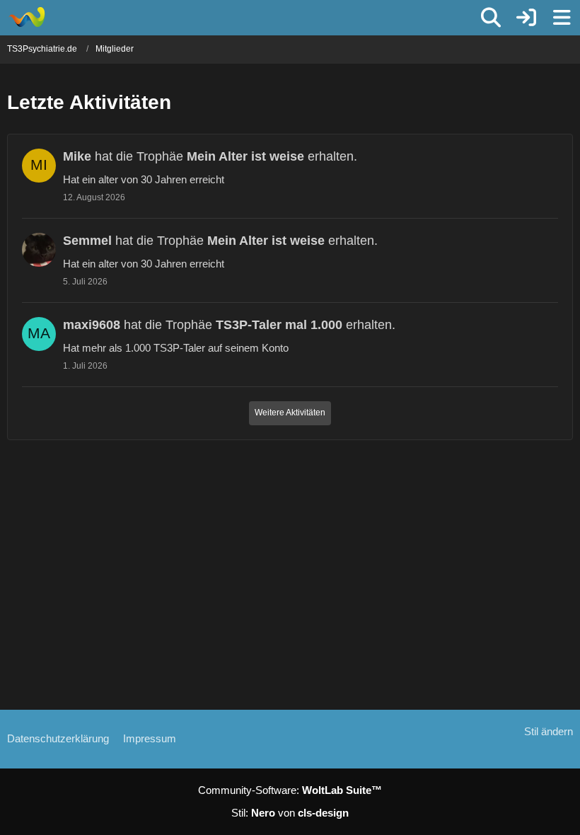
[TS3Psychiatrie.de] (26, 17)
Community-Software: (290, 790)
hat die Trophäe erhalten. (210, 156)
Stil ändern (548, 731)
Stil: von (290, 813)
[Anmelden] (526, 17)
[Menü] (561, 18)
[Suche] (491, 18)
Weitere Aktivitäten (290, 413)
